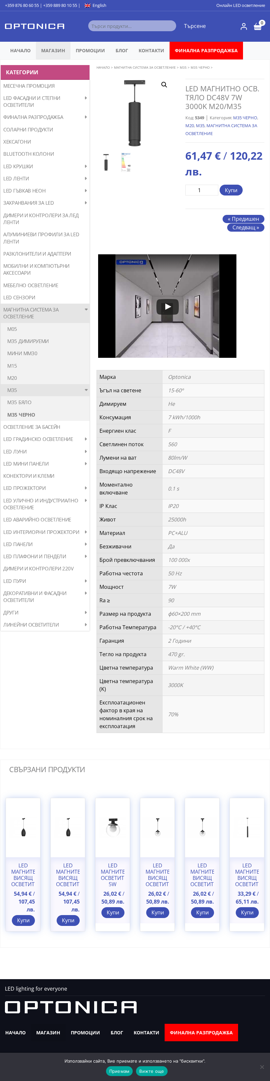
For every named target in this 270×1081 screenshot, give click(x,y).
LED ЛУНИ (15, 451)
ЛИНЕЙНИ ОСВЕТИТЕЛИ (31, 624)
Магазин (53, 50)
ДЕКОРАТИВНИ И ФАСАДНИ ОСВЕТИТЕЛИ (35, 596)
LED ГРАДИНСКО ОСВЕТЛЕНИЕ (38, 439)
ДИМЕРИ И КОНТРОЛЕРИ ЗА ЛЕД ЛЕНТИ (40, 218)
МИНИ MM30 (22, 353)
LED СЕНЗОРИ (19, 297)
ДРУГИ (10, 612)
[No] (261, 1067)
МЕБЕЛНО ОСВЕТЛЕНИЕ (30, 285)
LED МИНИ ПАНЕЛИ (26, 463)
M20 (12, 378)
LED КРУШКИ (18, 166)
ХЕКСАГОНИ (17, 141)
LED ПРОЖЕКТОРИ (24, 488)
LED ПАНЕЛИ (18, 544)
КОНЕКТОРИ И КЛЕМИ (28, 475)
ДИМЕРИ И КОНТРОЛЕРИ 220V (38, 568)
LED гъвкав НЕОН (24, 190)
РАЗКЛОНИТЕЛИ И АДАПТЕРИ (37, 253)
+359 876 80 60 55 (22, 5)
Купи (231, 190)
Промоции (90, 50)
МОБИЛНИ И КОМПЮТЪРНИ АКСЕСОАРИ (36, 269)
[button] (164, 85)
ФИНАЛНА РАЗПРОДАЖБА (206, 50)
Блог (122, 50)
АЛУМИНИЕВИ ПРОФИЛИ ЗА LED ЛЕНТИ (41, 237)
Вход (244, 26)
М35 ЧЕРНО (21, 414)
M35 (12, 390)
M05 (12, 329)
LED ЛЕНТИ (16, 178)
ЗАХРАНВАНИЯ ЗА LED (28, 202)
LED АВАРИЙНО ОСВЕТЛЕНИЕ (37, 519)
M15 (12, 365)
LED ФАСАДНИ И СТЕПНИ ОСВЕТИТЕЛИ (31, 101)
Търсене (195, 26)
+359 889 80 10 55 (60, 5)
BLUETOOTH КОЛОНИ (28, 153)
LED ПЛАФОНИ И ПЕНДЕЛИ (34, 556)
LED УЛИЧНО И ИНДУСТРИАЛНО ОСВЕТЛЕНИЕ (40, 504)
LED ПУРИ (14, 581)
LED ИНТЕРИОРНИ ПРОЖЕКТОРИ (41, 532)
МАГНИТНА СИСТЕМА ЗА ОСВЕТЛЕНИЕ (30, 313)
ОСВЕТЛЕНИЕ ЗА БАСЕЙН (31, 427)
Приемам (119, 1071)
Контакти (151, 50)
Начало (20, 50)
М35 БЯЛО (19, 402)
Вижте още (151, 1071)
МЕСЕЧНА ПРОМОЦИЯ (28, 85)
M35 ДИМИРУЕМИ (28, 341)
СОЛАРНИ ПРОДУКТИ (28, 129)
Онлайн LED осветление (240, 5)
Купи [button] (23, 920)
